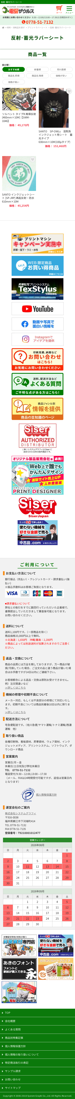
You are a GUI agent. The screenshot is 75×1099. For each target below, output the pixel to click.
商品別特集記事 (14, 1038)
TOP (7, 1012)
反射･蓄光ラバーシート (60, 27)
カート (59, 12)
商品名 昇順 (13, 75)
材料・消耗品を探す (16, 27)
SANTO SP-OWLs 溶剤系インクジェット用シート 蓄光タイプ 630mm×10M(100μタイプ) (56, 118)
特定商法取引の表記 (16, 1063)
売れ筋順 (61, 69)
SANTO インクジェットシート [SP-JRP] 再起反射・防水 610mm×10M (19, 181)
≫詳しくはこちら (15, 687)
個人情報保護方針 (46, 794)
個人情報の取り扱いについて (22, 1054)
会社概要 (10, 1021)
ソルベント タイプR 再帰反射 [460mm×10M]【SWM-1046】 (19, 118)
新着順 (37, 69)
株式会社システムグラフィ (20, 813)
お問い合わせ (13, 1079)
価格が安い (61, 75)
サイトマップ (13, 1088)
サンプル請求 (13, 1071)
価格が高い (13, 82)
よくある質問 (13, 1029)
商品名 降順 (37, 75)
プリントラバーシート (37, 27)
